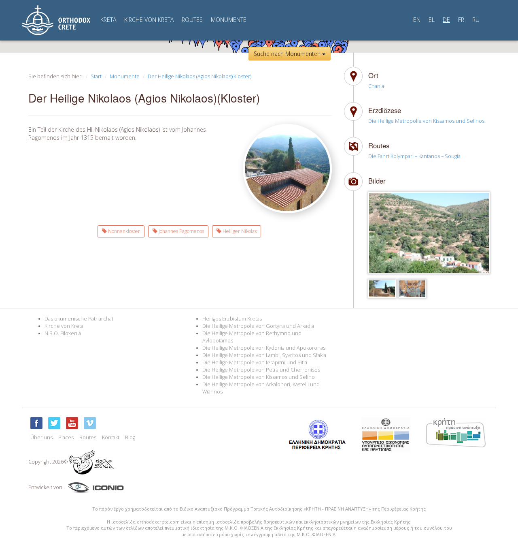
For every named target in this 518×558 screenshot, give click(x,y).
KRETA (108, 20)
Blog (130, 437)
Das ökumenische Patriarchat (79, 318)
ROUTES (192, 20)
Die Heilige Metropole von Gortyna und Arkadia (258, 326)
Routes (87, 437)
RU (476, 20)
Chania (376, 86)
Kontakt (110, 437)
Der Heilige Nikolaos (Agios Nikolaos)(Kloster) (199, 76)
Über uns (41, 437)
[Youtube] (72, 423)
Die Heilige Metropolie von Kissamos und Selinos (426, 121)
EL (432, 20)
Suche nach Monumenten (288, 54)
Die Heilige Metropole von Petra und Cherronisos (261, 369)
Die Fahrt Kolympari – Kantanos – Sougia (414, 156)
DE (446, 20)
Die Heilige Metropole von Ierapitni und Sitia (254, 362)
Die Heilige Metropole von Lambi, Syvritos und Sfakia (264, 355)
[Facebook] (36, 423)
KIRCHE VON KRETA (149, 20)
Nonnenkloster (123, 231)
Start (96, 76)
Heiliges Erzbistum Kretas (232, 318)
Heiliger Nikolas (239, 231)
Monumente (125, 76)
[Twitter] (54, 423)
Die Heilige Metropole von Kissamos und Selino (258, 377)
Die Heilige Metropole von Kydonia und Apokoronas (263, 347)
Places (66, 437)
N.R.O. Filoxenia (63, 333)
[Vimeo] (90, 423)
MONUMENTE (228, 20)
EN (416, 20)
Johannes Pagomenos (180, 231)
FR (461, 20)
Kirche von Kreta (64, 326)
